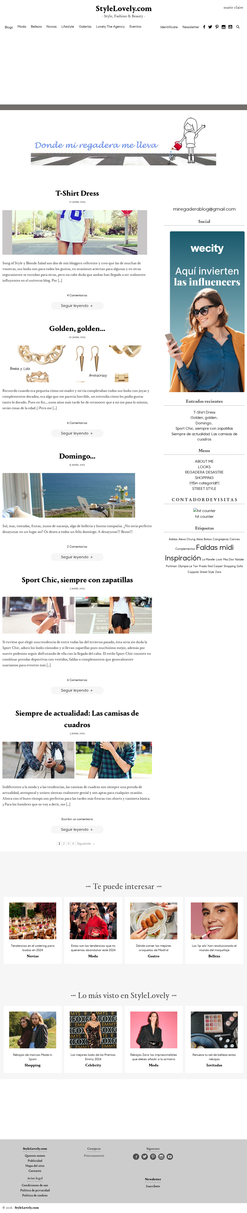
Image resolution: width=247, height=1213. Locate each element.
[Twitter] (210, 27)
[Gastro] (153, 938)
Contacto (34, 1171)
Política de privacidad (35, 1190)
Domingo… (77, 457)
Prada (203, 566)
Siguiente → (86, 843)
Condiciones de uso (35, 1185)
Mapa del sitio (34, 1166)
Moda (22, 26)
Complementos (185, 549)
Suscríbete (153, 1186)
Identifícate (169, 27)
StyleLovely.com (123, 9)
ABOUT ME (204, 461)
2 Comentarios (77, 546)
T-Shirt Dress (77, 194)
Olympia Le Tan (188, 566)
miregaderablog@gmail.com (204, 209)
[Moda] (93, 938)
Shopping (230, 566)
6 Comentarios (77, 423)
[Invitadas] (214, 1047)
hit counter (204, 516)
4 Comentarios (77, 295)
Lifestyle (68, 26)
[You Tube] (230, 27)
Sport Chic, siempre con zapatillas (77, 580)
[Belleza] (214, 938)
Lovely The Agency (110, 26)
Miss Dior (228, 559)
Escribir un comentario (77, 819)
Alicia (199, 539)
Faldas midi (214, 547)
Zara (218, 572)
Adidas (173, 539)
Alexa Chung (186, 539)
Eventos (135, 26)
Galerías (85, 26)
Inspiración (183, 557)
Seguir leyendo (75, 305)
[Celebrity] (93, 1047)
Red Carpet (215, 566)
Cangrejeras (221, 539)
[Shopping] (32, 1047)
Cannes (235, 539)
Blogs (9, 27)
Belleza (36, 26)
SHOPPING (204, 477)
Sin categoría (204, 482)
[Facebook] (204, 27)
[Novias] (32, 938)
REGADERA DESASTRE (204, 472)
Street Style (207, 572)
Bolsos (208, 539)
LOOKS (204, 466)
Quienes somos (35, 1156)
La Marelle (208, 559)
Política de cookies (35, 1195)
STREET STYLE (204, 488)
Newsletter (191, 27)
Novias (52, 26)
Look (219, 559)
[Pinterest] (217, 27)
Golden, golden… (77, 329)
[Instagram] (223, 27)
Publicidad (35, 1161)
